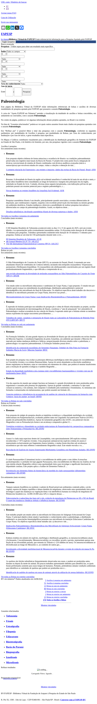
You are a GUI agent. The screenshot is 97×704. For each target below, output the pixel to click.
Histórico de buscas (19, 2)
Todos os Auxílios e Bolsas (56, 600)
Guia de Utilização (8, 17)
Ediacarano (12, 636)
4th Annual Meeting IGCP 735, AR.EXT (22, 241)
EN (7, 9)
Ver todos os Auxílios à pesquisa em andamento (20, 216)
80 (45, 589)
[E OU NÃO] (4, 54)
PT (7, 6)
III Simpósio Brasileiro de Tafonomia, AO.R (23, 239)
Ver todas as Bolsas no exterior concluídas (17, 577)
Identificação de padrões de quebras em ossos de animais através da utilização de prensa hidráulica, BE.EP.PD (50, 572)
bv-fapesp (5, 39)
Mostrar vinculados (48, 605)
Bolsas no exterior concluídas (57, 597)
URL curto (5, 2)
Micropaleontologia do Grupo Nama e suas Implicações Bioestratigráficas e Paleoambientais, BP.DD (46, 297)
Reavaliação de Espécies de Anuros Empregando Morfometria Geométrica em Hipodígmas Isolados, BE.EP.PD (50, 450)
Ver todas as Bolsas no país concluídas (16, 401)
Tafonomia (11, 616)
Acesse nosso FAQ (8, 13)
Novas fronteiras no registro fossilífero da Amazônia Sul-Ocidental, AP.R (35, 191)
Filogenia (11, 631)
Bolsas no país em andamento (57, 586)
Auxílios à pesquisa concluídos (57, 583)
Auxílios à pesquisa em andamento (59, 580)
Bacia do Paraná (14, 647)
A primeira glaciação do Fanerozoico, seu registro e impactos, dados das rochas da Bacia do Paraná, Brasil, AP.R (51, 170)
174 (44, 600)
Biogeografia (12, 652)
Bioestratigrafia (14, 641)
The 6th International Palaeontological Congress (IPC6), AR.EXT (32, 244)
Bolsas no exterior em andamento (58, 594)
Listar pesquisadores (10, 679)
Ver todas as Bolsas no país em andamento (18, 324)
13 (45, 586)
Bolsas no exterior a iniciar (56, 591)
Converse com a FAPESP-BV (73, 700)
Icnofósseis (11, 657)
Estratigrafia (12, 626)
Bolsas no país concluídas (56, 589)
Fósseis (9, 621)
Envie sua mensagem (9, 22)
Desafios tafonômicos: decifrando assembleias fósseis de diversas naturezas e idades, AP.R (42, 212)
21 (45, 597)
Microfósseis (12, 662)
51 (45, 583)
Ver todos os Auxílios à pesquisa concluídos (18, 248)
